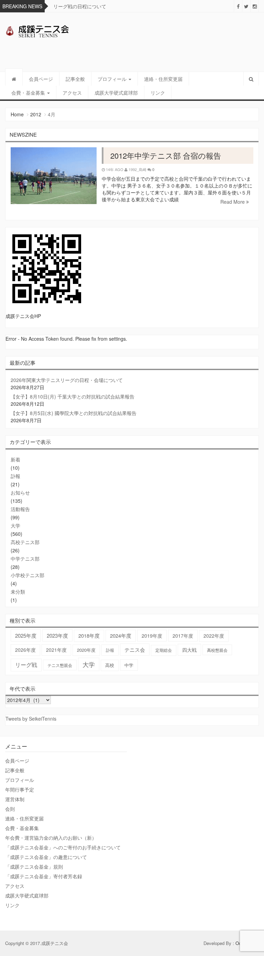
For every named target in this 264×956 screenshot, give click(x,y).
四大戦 (189, 649)
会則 (10, 808)
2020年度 (86, 650)
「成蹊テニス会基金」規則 (34, 866)
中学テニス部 (25, 558)
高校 (109, 665)
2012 (35, 114)
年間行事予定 (19, 789)
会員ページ (41, 78)
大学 (15, 525)
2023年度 (57, 635)
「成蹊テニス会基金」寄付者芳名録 (43, 876)
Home (17, 114)
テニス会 (134, 649)
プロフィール (113, 78)
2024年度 (120, 635)
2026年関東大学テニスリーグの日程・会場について (67, 379)
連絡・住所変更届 (163, 78)
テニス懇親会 (59, 665)
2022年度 (214, 635)
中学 (128, 665)
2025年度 (25, 635)
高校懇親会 (217, 650)
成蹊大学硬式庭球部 (116, 92)
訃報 (15, 475)
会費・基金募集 (28, 92)
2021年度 (56, 649)
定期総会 (163, 650)
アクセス (72, 92)
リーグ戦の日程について (79, 6)
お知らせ (20, 492)
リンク (158, 92)
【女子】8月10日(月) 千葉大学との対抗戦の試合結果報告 (72, 396)
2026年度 (25, 649)
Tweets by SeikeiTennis (31, 718)
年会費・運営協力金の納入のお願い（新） (51, 837)
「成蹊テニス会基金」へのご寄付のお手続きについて (63, 847)
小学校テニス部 (27, 575)
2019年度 (152, 635)
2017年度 (183, 635)
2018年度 (89, 635)
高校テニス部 (25, 542)
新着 (15, 459)
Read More (233, 201)
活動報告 (20, 509)
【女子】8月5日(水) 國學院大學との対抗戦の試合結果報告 (73, 413)
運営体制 (14, 799)
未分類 (18, 591)
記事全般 (75, 78)
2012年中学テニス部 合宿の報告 (165, 155)
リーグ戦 (26, 665)
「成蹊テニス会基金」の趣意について (46, 856)
